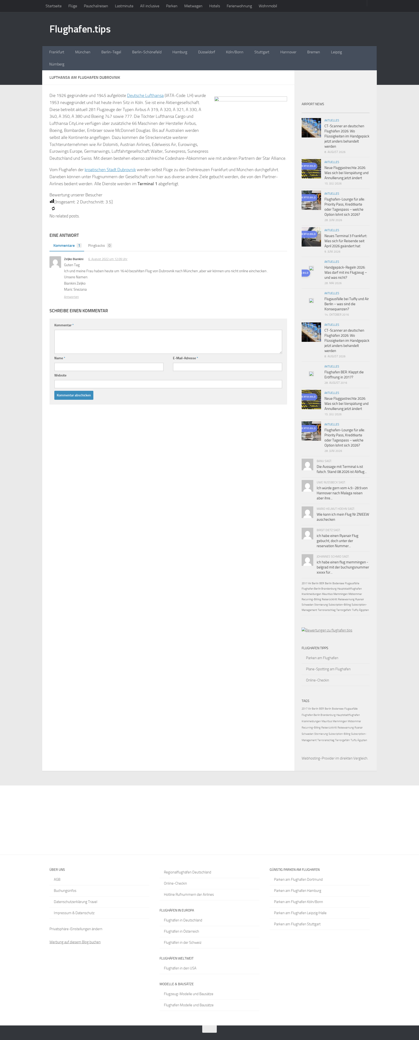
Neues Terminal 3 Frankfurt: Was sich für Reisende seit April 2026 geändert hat (345, 241)
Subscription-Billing (340, 604)
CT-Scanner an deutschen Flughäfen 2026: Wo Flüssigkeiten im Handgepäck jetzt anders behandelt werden (346, 136)
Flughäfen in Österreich (181, 931)
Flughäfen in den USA (180, 968)
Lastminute (124, 6)
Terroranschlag (327, 610)
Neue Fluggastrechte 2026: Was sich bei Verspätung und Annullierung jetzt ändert (346, 173)
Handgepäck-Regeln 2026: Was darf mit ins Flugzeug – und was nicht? (345, 272)
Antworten (71, 297)
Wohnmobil (268, 6)
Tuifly (355, 610)
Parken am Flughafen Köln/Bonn (298, 902)
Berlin (328, 583)
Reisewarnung (346, 599)
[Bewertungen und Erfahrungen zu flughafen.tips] (327, 630)
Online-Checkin (317, 680)
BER (321, 583)
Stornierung (321, 604)
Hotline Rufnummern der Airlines (189, 894)
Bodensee (338, 583)
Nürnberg (56, 64)
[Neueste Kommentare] (344, 111)
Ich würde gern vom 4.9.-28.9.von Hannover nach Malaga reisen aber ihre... (342, 493)
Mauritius (327, 594)
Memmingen (340, 594)
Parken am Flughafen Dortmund (298, 879)
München (82, 52)
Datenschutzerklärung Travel (75, 902)
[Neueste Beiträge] (310, 111)
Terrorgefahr (343, 610)
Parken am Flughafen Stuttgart (297, 924)
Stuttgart (261, 52)
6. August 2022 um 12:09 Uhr (108, 259)
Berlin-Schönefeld (146, 52)
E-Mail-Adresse (185, 358)
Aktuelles (331, 120)
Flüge (72, 6)
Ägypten (364, 610)
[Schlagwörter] (361, 111)
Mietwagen (193, 6)
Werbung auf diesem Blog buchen (75, 942)
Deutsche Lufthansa (145, 95)
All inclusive (149, 6)
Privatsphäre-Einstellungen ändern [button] (75, 929)
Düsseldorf (206, 52)
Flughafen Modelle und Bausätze (189, 1005)
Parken (171, 6)
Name (59, 358)
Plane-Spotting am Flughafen (328, 669)
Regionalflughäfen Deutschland (187, 872)
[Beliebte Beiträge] (327, 111)
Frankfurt (56, 52)
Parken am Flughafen (322, 658)
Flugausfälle (352, 583)
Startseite (54, 6)
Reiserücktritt (329, 599)
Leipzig (336, 52)
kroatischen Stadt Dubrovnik (110, 169)
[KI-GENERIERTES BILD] (311, 269)
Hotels (214, 6)
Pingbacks (99, 245)
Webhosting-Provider (318, 758)
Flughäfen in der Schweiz (182, 942)
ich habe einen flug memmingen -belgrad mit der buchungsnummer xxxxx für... (343, 567)
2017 (304, 583)
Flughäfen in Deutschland (183, 920)
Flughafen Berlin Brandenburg (319, 588)
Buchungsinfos (65, 890)
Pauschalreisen (96, 6)
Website (60, 375)
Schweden (308, 604)
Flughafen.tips (80, 29)
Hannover (288, 52)
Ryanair (359, 599)
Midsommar (355, 594)
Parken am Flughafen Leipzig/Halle (300, 913)
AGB (57, 879)
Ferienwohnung (239, 6)
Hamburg (179, 52)
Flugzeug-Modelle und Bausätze (188, 994)
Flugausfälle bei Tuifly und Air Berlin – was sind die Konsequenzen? (346, 304)
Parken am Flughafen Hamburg (297, 890)
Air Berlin (313, 583)
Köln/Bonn (234, 52)
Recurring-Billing (311, 599)
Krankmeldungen (311, 594)
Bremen (313, 52)
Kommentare (66, 245)
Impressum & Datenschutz (74, 913)
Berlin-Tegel (111, 52)
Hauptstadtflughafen (349, 588)
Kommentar (64, 325)
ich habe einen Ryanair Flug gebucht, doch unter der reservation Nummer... (337, 541)
